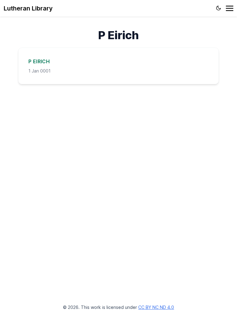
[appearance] (218, 8)
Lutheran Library (28, 8)
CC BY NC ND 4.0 (156, 307)
